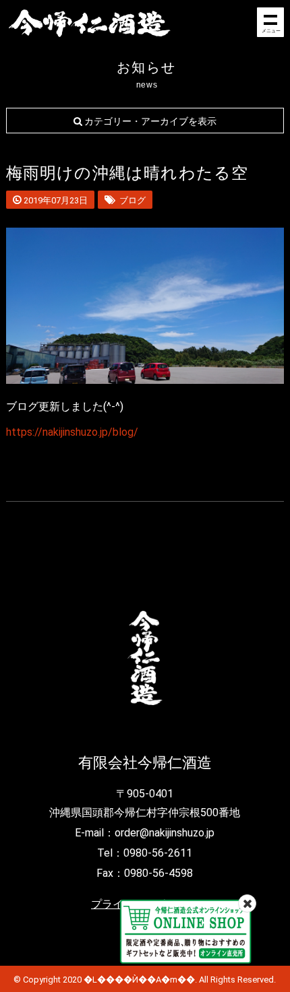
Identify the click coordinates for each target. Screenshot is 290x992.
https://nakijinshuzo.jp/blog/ (72, 432)
